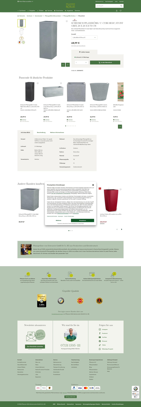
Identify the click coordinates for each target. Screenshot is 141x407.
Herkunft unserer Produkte (42, 369)
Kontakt (121, 1)
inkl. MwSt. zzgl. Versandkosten (78, 45)
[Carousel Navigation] (65, 65)
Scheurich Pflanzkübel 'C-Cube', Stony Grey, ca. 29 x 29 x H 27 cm (75, 105)
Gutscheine (56, 372)
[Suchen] (121, 6)
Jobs (116, 1)
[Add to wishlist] (39, 189)
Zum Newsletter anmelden (35, 346)
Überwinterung (57, 364)
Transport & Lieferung (59, 367)
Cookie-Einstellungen (118, 404)
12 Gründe (38, 372)
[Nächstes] (68, 65)
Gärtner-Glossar (93, 372)
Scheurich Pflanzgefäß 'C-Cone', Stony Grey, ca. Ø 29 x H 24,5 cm (98, 105)
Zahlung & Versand (112, 362)
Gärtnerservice (99, 1)
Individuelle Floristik (58, 369)
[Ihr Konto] (117, 11)
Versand (65, 392)
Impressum (78, 404)
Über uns (37, 362)
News (36, 364)
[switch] (135, 397)
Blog (90, 367)
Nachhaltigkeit (109, 1)
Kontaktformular (21, 362)
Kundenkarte (56, 374)
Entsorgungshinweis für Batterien (113, 368)
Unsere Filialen (21, 367)
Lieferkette (74, 367)
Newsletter (20, 372)
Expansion (38, 377)
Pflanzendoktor (93, 369)
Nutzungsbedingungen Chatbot (91, 404)
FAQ (108, 371)
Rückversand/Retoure (113, 364)
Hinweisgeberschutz (22, 374)
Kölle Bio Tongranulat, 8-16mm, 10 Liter (122, 105)
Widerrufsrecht (61, 404)
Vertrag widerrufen (70, 396)
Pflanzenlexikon (93, 364)
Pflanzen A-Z (92, 362)
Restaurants (20, 369)
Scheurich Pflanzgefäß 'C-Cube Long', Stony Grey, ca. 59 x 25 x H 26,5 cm (52, 106)
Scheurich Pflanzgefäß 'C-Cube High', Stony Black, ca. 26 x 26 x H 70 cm (29, 106)
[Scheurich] (97, 20)
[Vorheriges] (63, 65)
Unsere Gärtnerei (39, 367)
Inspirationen (92, 374)
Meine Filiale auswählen (25, 1)
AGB (54, 404)
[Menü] (138, 387)
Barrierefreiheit (106, 404)
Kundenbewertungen (57, 314)
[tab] (41, 132)
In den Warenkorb (106, 62)
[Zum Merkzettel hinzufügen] (67, 21)
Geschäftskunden (22, 364)
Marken (91, 379)
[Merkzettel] (121, 11)
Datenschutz (70, 404)
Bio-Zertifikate (75, 364)
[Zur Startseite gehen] (70, 5)
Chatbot (91, 377)
